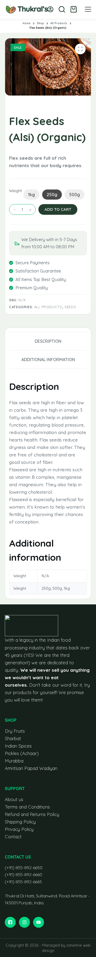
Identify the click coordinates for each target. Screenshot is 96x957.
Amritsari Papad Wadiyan (31, 768)
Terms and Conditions (27, 807)
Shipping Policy (20, 821)
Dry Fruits (15, 731)
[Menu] (88, 9)
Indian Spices (18, 746)
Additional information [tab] (48, 359)
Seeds (70, 307)
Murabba (14, 761)
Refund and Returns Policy (32, 814)
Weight (15, 190)
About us (14, 799)
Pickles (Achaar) (22, 753)
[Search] (62, 9)
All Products (48, 307)
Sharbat (13, 738)
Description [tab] (48, 341)
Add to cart (58, 209)
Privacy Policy (19, 829)
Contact (13, 836)
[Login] (50, 9)
